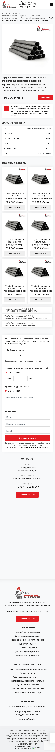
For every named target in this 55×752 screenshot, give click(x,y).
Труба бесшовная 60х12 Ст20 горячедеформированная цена (20, 324)
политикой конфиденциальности (34, 447)
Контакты (10, 411)
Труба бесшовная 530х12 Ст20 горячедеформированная (40, 242)
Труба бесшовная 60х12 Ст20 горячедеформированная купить (21, 310)
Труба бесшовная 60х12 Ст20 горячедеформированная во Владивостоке (26, 317)
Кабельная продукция (27, 655)
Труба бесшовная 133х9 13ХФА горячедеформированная (40, 195)
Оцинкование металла (27, 685)
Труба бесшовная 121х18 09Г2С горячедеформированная (14, 195)
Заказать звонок (27, 495)
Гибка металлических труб (27, 692)
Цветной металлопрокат (27, 636)
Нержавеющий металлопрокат (27, 640)
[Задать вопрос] (52, 735)
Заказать (45, 97)
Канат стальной (27, 644)
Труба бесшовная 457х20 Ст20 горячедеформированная (14, 288)
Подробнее (14, 207)
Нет (18, 372)
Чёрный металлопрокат (27, 632)
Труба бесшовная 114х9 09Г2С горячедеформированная (40, 288)
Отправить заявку (27, 438)
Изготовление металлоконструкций (28, 669)
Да (9, 372)
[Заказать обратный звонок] (52, 740)
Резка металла (27, 673)
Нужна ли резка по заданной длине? (26, 368)
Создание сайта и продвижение (23, 748)
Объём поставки (14, 350)
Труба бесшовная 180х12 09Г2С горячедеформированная (14, 242)
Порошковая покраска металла (27, 688)
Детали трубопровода (27, 651)
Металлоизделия (27, 647)
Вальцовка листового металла (27, 681)
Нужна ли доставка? (17, 386)
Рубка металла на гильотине (27, 677)
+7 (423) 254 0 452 (29, 6)
